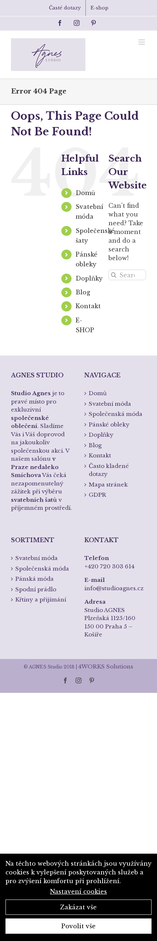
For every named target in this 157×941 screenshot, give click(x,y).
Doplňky (89, 278)
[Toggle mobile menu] (142, 42)
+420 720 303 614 (109, 566)
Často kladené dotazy (109, 470)
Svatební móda (110, 403)
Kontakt (88, 306)
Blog (83, 292)
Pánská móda (34, 578)
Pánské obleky (109, 424)
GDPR (97, 494)
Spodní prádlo (35, 589)
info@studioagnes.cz (113, 588)
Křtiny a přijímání (40, 599)
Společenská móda (115, 413)
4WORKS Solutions (105, 666)
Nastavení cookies (78, 891)
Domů (85, 192)
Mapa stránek (108, 484)
